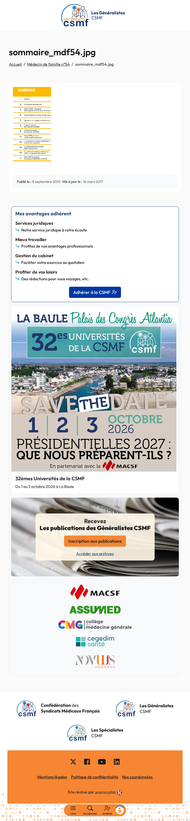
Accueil (15, 64)
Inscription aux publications (95, 541)
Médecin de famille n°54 (48, 64)
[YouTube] (102, 761)
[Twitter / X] (73, 761)
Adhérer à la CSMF (91, 292)
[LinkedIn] (117, 761)
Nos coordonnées (137, 776)
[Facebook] (87, 761)
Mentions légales (52, 776)
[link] (108, 793)
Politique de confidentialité (94, 776)
